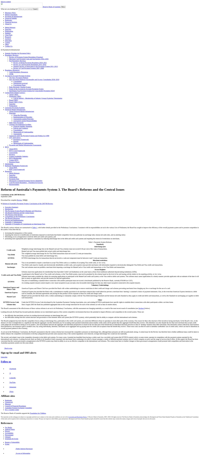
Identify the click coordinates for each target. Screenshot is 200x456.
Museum (8, 404)
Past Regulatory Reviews (17, 61)
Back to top (8, 348)
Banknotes (8, 20)
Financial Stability (11, 18)
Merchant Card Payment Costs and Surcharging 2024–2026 (28, 59)
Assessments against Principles (23, 119)
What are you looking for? (9, 9)
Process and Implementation (14, 220)
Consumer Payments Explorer (15, 108)
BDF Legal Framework (17, 169)
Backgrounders (14, 184)
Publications (9, 31)
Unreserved (9, 402)
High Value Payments (16, 123)
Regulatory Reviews (11, 55)
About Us (8, 24)
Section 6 (142, 308)
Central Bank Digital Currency (15, 93)
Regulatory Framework (21, 139)
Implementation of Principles (22, 117)
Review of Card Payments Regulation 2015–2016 (29, 64)
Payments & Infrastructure (13, 16)
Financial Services (11, 22)
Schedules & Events (11, 439)
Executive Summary (11, 207)
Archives (8, 39)
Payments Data (14, 179)
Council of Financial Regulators (15, 406)
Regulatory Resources (12, 70)
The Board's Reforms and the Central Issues (19, 213)
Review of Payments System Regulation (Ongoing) (26, 57)
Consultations (17, 130)
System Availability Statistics (18, 156)
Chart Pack (8, 35)
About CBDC (13, 94)
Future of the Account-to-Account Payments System (26, 89)
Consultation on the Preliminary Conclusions (19, 216)
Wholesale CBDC (15, 96)
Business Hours (14, 162)
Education (8, 41)
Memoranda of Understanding (23, 132)
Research (8, 37)
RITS (7, 147)
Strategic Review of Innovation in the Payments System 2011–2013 (35, 66)
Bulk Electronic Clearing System (20, 87)
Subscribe (4, 357)
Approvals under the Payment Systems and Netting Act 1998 (29, 136)
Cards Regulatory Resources (18, 72)
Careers (7, 42)
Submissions (9, 164)
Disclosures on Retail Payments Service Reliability (25, 181)
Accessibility (9, 433)
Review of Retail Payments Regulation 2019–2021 (30, 63)
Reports (15, 141)
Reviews (12, 154)
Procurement (9, 435)
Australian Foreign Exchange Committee (18, 408)
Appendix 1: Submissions (13, 222)
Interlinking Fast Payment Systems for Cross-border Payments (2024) (32, 91)
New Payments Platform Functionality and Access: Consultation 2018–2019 (34, 79)
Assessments (17, 134)
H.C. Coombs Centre (12, 410)
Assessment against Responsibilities (25, 121)
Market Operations (11, 15)
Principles (12, 113)
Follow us (6, 361)
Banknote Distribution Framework (16, 166)
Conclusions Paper (19, 85)
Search (35, 9)
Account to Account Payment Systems (17, 76)
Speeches (8, 29)
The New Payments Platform (18, 78)
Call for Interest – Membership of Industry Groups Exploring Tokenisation (37, 98)
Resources (8, 171)
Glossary (8, 437)
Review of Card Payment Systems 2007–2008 (28, 68)
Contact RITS (13, 160)
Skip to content (6, 2)
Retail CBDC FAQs (15, 102)
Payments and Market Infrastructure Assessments (25, 145)
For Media (8, 427)
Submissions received (20, 83)
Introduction (9, 209)
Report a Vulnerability (12, 442)
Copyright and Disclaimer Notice (77, 417)
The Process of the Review (14, 215)
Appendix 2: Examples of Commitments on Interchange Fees (25, 224)
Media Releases (10, 27)
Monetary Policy (10, 13)
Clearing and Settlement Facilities (20, 124)
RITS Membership (15, 158)
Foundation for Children (38, 413)
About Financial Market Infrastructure (21, 111)
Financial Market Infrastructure (15, 109)
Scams (7, 444)
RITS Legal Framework (17, 151)
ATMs (11, 74)
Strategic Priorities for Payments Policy (18, 53)
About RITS (13, 149)
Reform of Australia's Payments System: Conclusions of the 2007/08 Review (28, 204)
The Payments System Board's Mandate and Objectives (23, 211)
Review (19, 200)
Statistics (8, 33)
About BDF (13, 168)
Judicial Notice (10, 429)
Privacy (7, 431)
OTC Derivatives (15, 138)
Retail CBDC (13, 100)
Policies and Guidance (20, 128)
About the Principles (20, 115)
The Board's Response (12, 218)
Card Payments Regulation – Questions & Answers (26, 183)
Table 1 (34, 227)
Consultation (17, 81)
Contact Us (8, 46)
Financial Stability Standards (22, 126)
